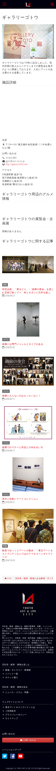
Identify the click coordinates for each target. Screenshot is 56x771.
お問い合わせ (29, 740)
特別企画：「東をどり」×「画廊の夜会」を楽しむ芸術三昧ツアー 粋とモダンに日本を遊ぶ (28, 291)
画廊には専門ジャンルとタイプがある (22, 344)
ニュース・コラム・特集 (17, 692)
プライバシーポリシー (16, 714)
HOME (9, 578)
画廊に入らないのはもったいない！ (21, 395)
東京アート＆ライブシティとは (20, 707)
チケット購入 (11, 677)
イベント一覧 (11, 673)
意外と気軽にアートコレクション (20, 498)
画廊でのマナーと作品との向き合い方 (22, 447)
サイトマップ (11, 718)
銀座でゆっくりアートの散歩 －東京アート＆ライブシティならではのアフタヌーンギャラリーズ (27, 554)
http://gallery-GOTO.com (16, 164)
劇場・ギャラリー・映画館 (18, 670)
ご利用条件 (10, 710)
